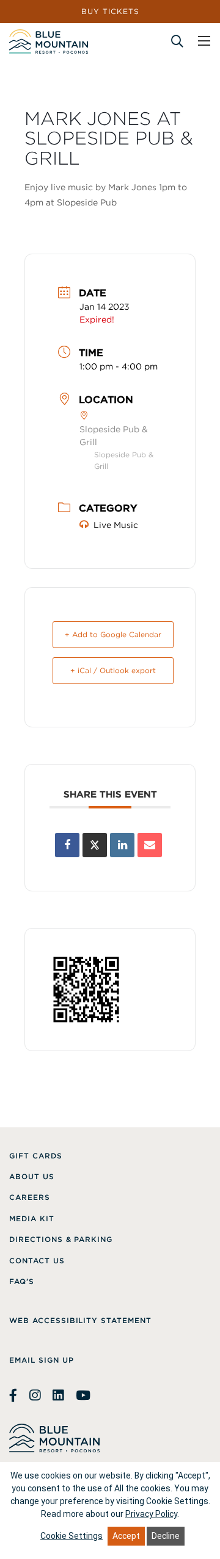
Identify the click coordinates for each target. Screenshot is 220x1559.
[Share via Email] (150, 845)
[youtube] (83, 1395)
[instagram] (34, 1395)
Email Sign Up (41, 1360)
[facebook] (14, 1395)
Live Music (116, 525)
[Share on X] (94, 845)
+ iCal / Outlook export (113, 670)
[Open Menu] (204, 41)
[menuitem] (35, 1156)
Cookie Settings (71, 1536)
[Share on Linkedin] (122, 845)
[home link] (48, 41)
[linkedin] (58, 1395)
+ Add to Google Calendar (113, 634)
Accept (126, 1536)
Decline (166, 1536)
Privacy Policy (151, 1514)
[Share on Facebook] (67, 845)
